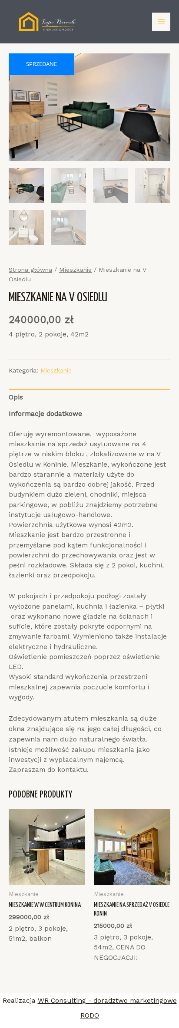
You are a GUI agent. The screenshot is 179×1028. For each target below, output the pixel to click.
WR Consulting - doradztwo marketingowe (107, 1001)
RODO (89, 1015)
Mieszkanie (75, 269)
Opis (16, 397)
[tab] (89, 397)
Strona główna (30, 269)
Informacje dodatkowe (45, 414)
